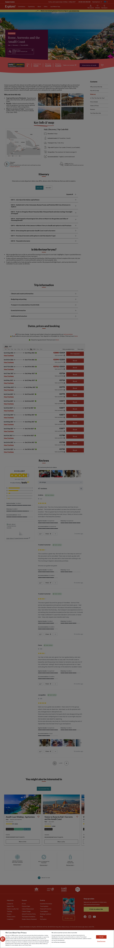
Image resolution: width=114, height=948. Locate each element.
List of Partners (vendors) (58, 942)
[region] (57, 939)
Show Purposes (101, 941)
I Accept (101, 937)
